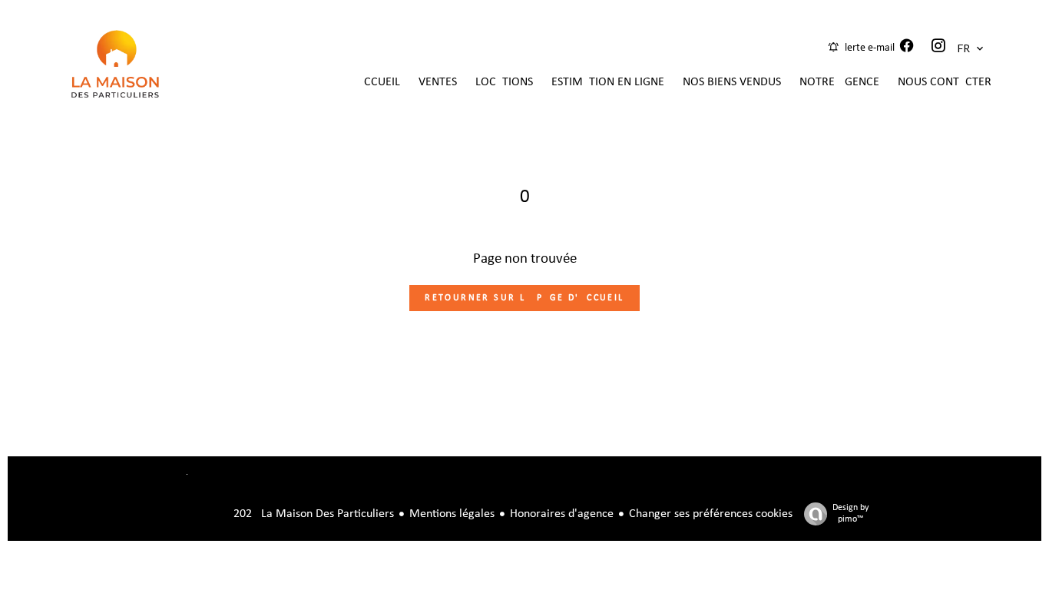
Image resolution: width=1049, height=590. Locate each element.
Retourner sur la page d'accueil (524, 298)
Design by (850, 513)
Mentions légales (452, 514)
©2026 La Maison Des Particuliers (287, 514)
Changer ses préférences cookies (711, 514)
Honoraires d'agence (562, 514)
